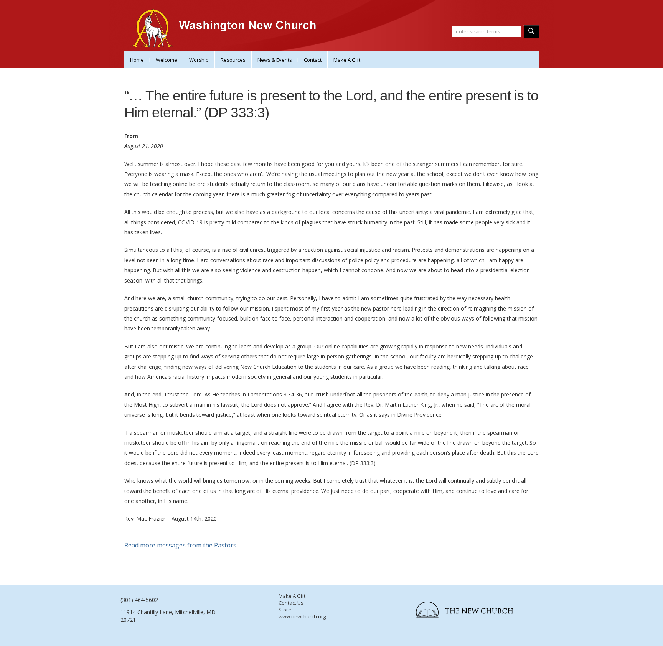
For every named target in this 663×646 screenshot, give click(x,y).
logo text (471, 612)
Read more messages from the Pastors (180, 545)
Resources (233, 59)
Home (137, 59)
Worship (199, 59)
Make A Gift (346, 59)
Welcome (166, 59)
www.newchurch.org (302, 616)
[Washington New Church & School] (225, 34)
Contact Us (291, 602)
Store (285, 609)
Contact (313, 59)
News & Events (274, 59)
